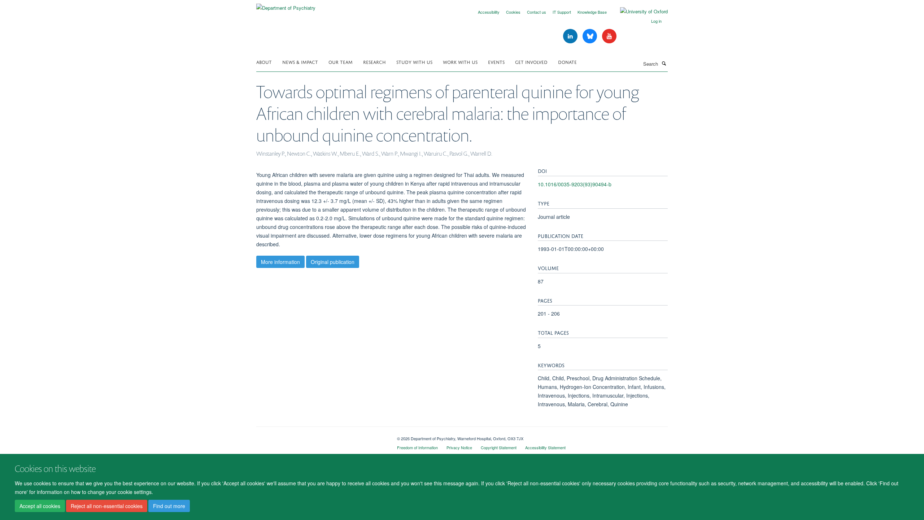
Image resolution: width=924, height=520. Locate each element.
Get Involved (531, 61)
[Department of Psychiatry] (285, 5)
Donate (567, 61)
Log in (656, 21)
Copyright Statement (499, 447)
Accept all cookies (39, 506)
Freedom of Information (417, 447)
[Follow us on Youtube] (609, 36)
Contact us (536, 12)
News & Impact (300, 61)
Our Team (340, 61)
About (264, 61)
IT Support (562, 12)
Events (496, 61)
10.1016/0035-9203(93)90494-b (574, 184)
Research (374, 61)
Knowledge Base (592, 12)
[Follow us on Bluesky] (590, 36)
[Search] (664, 63)
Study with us (414, 61)
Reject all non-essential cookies (107, 506)
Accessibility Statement (545, 447)
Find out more (169, 506)
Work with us (460, 61)
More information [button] (280, 261)
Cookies (513, 12)
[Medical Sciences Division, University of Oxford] (321, 436)
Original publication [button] (332, 261)
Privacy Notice (459, 447)
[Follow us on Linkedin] (571, 36)
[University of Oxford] (638, 11)
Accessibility (489, 12)
